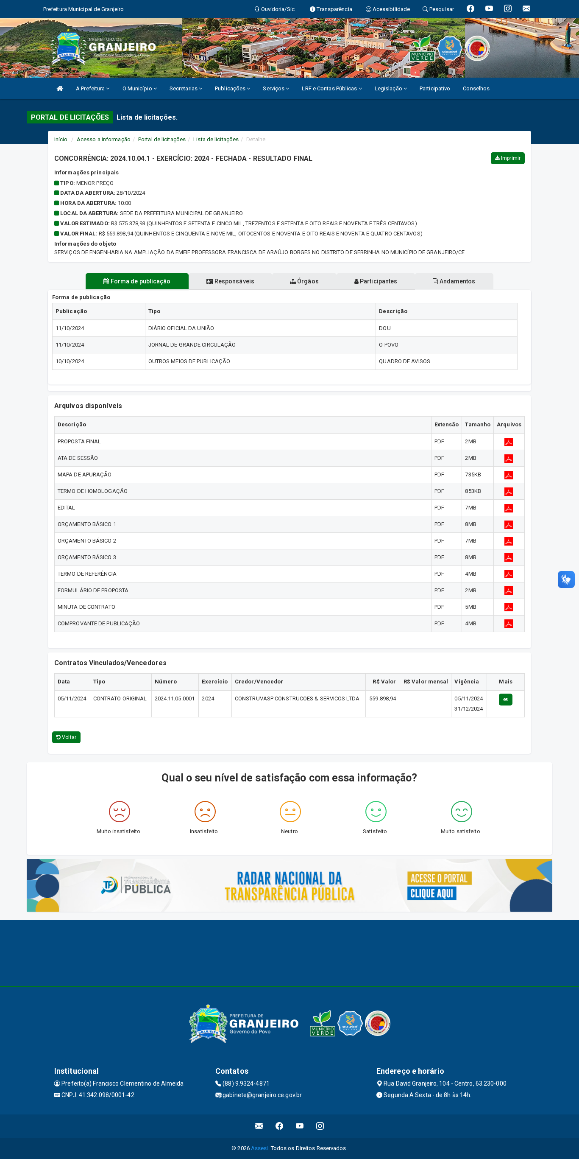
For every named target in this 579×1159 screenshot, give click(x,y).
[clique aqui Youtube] (299, 1126)
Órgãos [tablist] (307, 281)
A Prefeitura (91, 88)
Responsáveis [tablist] (233, 281)
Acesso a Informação (104, 139)
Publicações (231, 88)
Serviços (274, 88)
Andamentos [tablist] (456, 281)
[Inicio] (59, 88)
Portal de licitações (162, 139)
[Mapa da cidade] (289, 952)
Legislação (389, 88)
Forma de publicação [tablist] (140, 281)
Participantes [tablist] (378, 281)
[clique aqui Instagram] (320, 1126)
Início (61, 139)
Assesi (259, 1148)
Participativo (435, 88)
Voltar (68, 737)
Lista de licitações (216, 139)
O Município (137, 88)
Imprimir (510, 158)
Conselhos (476, 88)
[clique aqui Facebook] (279, 1126)
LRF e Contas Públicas (330, 88)
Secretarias (184, 88)
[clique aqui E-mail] (259, 1126)
